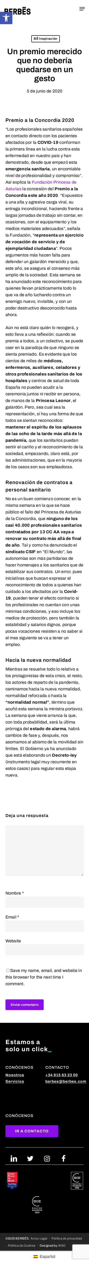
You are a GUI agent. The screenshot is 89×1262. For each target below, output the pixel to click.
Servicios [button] (14, 1081)
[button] (6, 18)
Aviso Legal (39, 1238)
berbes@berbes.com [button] (65, 1081)
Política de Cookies (22, 1245)
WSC (62, 1245)
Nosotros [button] (14, 1075)
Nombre (14, 893)
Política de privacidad (67, 1238)
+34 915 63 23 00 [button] (61, 1075)
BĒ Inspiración (45, 38)
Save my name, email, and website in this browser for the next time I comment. (43, 977)
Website (13, 941)
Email (12, 917)
